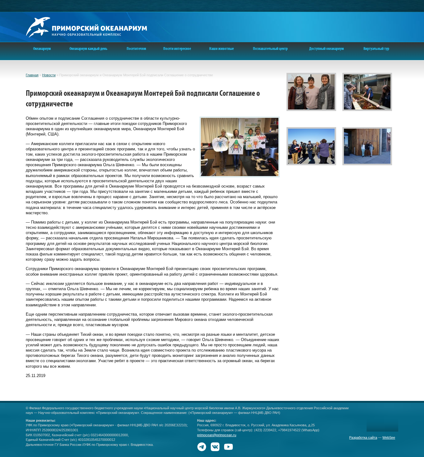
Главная (32, 75)
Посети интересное (177, 48)
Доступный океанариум (326, 48)
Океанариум (42, 48)
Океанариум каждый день (88, 48)
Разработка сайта (363, 437)
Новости (49, 75)
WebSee (388, 437)
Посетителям (136, 48)
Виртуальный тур (376, 48)
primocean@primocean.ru (216, 435)
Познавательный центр (270, 48)
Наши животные (221, 48)
